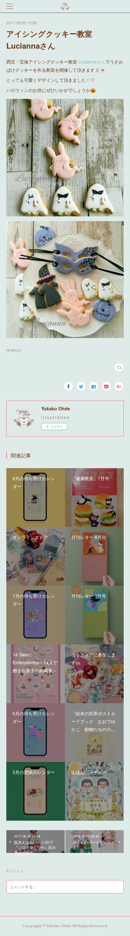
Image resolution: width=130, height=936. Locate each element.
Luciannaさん (91, 61)
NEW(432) (13, 350)
